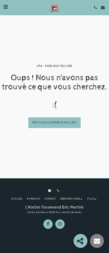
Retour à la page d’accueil (54, 122)
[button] (5, 7)
